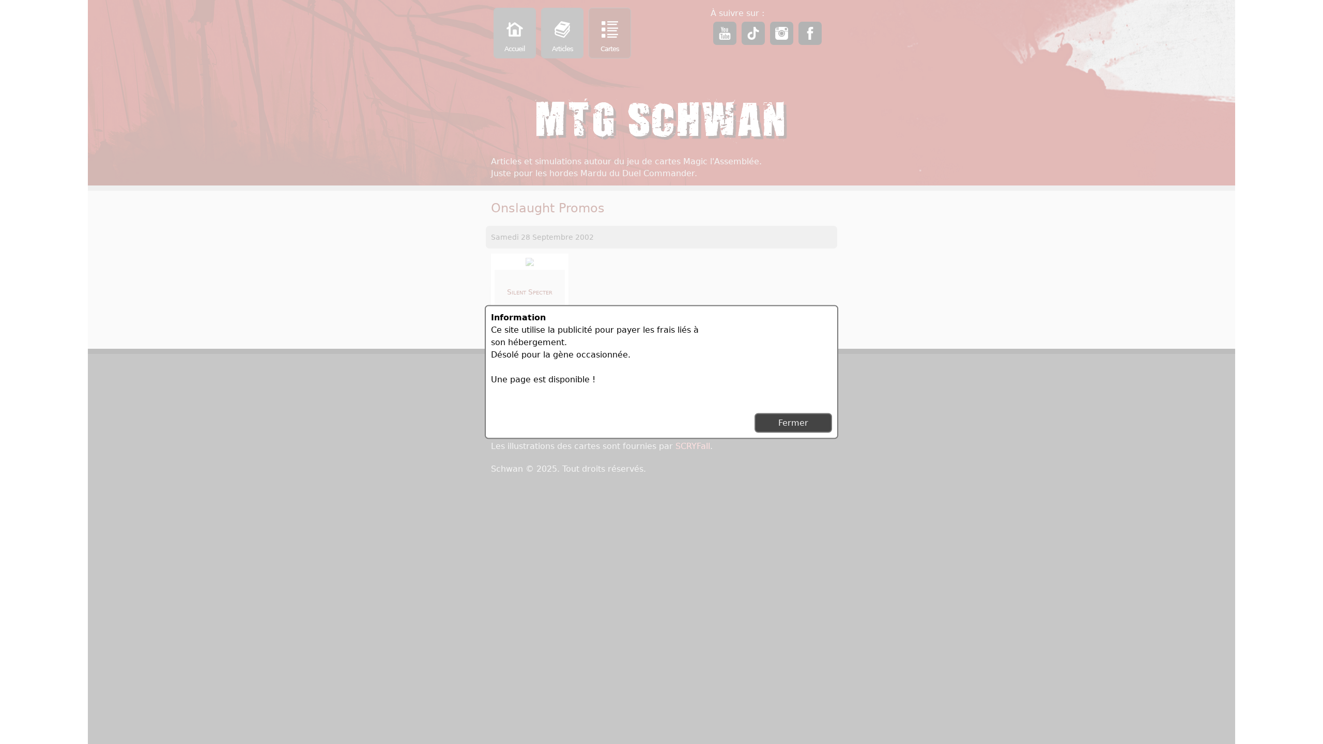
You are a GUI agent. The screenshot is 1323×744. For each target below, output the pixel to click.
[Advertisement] (754, 355)
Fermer (793, 423)
